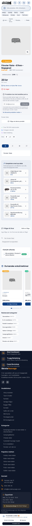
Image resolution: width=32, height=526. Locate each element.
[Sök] (15, 3)
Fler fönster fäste (9, 238)
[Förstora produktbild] (27, 52)
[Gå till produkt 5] (16, 308)
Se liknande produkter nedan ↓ (12, 112)
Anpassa (24, 520)
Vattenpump (5, 15)
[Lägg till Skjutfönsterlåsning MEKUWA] (25, 214)
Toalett (22, 12)
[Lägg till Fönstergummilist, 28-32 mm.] (25, 189)
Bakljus (4, 12)
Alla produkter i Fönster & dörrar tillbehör (15, 254)
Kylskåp (10, 12)
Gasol (18, 15)
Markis (16, 12)
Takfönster (25, 15)
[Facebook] (3, 382)
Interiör (6, 337)
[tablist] (16, 146)
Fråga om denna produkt (17, 121)
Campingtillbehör (9, 334)
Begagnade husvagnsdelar (10, 241)
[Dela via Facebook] (6, 136)
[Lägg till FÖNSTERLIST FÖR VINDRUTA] (25, 173)
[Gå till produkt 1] (11, 308)
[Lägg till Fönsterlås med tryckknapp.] (25, 197)
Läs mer (25, 517)
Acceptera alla (16, 523)
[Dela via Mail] (13, 136)
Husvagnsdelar (8, 327)
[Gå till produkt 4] (15, 308)
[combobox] (19, 20)
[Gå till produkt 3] (14, 308)
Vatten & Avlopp (9, 330)
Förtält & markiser (9, 323)
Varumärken (8, 316)
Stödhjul (13, 15)
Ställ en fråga (25, 228)
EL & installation (9, 320)
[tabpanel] (16, 153)
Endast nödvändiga (9, 520)
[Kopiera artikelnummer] (17, 75)
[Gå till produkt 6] (17, 308)
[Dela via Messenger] (10, 136)
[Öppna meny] (29, 3)
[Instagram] (7, 382)
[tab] (5, 145)
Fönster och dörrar (11, 20)
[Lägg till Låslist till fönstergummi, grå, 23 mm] (25, 181)
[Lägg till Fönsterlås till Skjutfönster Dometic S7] (25, 206)
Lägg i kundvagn (13, 304)
